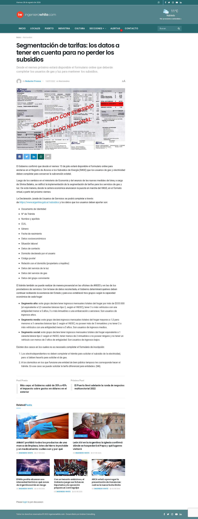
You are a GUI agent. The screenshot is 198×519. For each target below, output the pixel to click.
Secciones (96, 28)
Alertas (115, 28)
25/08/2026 (115, 488)
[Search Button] (179, 28)
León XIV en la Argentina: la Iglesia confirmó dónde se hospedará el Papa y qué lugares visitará (98, 446)
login (25, 502)
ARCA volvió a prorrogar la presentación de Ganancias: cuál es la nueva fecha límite (106, 482)
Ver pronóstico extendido (170, 19)
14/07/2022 (50, 81)
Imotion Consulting (87, 514)
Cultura (80, 28)
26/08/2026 (40, 488)
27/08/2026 (40, 453)
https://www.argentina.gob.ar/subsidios (39, 202)
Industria (64, 28)
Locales (35, 28)
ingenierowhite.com (57, 514)
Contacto (131, 28)
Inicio (22, 28)
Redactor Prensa (33, 81)
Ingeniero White (26, 453)
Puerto (49, 28)
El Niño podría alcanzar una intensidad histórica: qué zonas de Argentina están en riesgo (32, 482)
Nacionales (27, 37)
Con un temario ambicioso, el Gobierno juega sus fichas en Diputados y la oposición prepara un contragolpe (69, 483)
